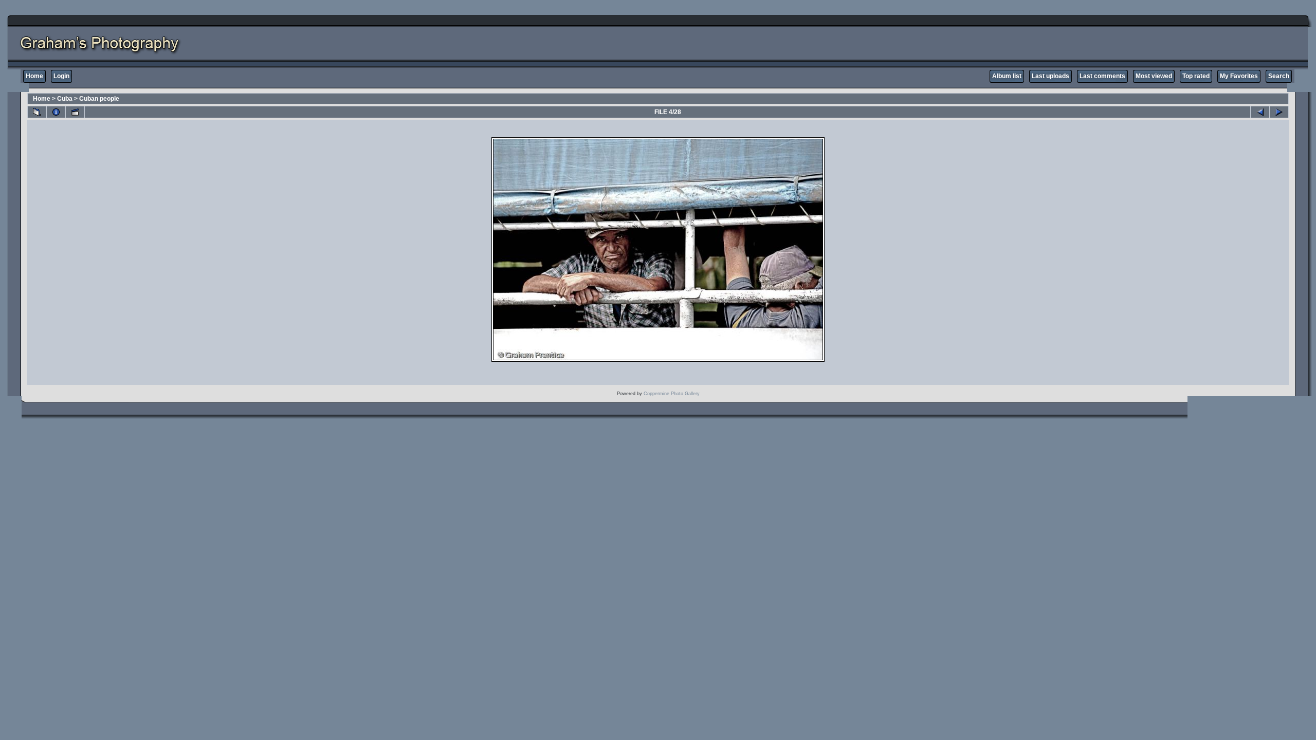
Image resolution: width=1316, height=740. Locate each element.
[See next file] (1279, 112)
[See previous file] (1260, 112)
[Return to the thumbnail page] (37, 112)
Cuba (64, 98)
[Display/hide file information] (56, 112)
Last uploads (1050, 76)
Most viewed (1154, 76)
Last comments (1102, 76)
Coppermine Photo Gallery (672, 393)
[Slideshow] (75, 112)
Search (1278, 76)
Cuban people (99, 98)
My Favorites (1239, 76)
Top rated (1196, 76)
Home (34, 76)
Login (61, 76)
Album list (1006, 76)
